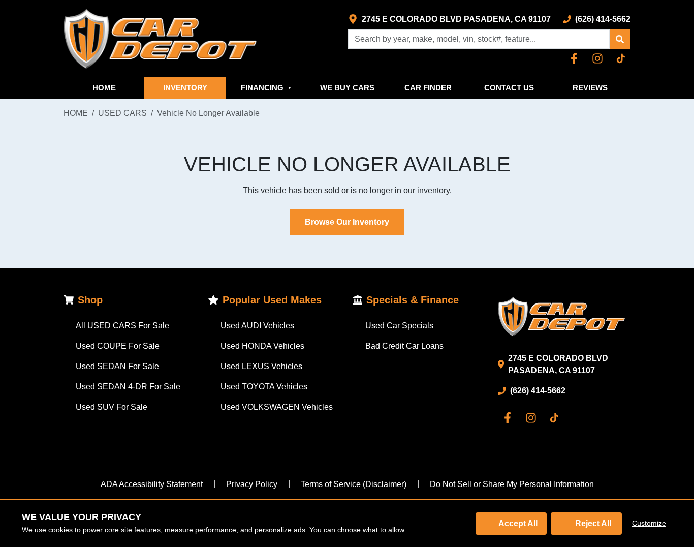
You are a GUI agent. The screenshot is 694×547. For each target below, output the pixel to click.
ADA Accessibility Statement (152, 484)
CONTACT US (509, 87)
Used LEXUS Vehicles (261, 366)
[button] (619, 39)
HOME (104, 87)
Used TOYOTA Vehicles (263, 386)
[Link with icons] (576, 58)
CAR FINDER (428, 87)
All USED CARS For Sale (122, 325)
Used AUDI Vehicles (257, 325)
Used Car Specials (399, 325)
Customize (649, 523)
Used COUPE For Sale (118, 346)
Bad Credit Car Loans (404, 346)
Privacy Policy (251, 484)
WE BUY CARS (347, 87)
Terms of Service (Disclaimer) (353, 484)
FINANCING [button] (266, 87)
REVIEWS (590, 87)
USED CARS (122, 113)
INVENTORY (185, 87)
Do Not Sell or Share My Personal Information (512, 484)
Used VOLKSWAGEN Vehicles (276, 407)
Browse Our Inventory (347, 222)
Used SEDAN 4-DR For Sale (128, 386)
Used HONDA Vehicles (262, 346)
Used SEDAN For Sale (117, 366)
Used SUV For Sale (111, 407)
